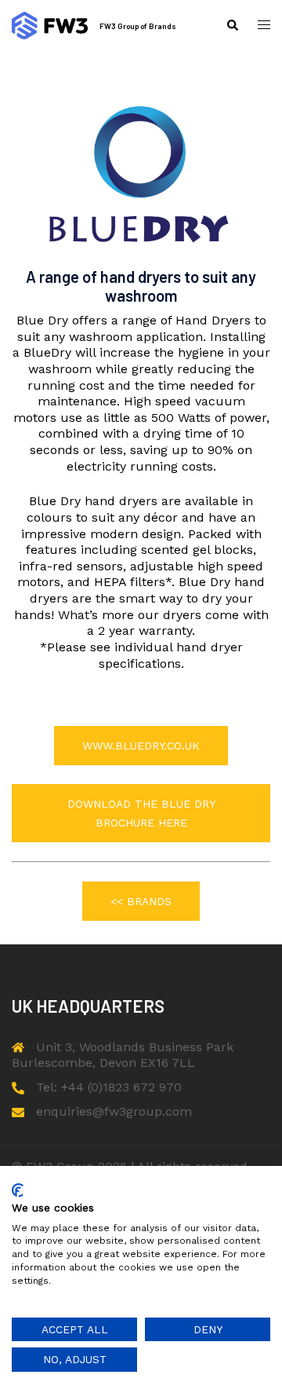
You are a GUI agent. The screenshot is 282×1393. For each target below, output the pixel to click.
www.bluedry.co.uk (141, 745)
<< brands (141, 901)
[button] (232, 25)
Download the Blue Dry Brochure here (141, 813)
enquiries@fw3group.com (114, 1111)
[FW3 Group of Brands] (50, 25)
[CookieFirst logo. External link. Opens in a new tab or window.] (18, 1190)
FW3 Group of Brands (137, 26)
